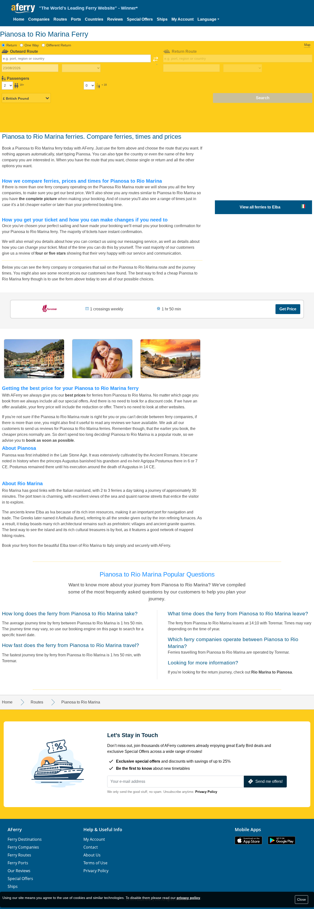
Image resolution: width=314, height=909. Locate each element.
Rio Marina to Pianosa (271, 672)
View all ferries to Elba (260, 207)
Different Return (58, 45)
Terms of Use (95, 863)
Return (11, 45)
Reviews (115, 19)
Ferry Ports (18, 863)
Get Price (287, 309)
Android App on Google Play (281, 840)
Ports (76, 19)
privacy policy (188, 898)
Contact (90, 847)
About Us (92, 855)
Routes (60, 19)
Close (301, 899)
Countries (94, 19)
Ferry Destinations (25, 839)
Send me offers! (269, 781)
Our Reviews (19, 870)
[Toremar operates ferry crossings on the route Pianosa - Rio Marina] (49, 308)
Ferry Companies (23, 847)
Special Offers (140, 19)
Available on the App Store (248, 840)
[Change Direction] (155, 61)
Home (18, 19)
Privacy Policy (206, 792)
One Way (32, 45)
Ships (162, 19)
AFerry (15, 829)
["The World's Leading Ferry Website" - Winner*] (23, 8)
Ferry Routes (19, 855)
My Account (182, 19)
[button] (208, 19)
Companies (39, 19)
